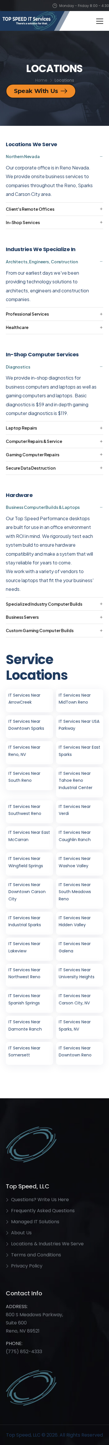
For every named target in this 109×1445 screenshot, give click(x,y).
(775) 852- (18, 1351)
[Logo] (35, 21)
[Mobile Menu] (99, 21)
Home (41, 80)
